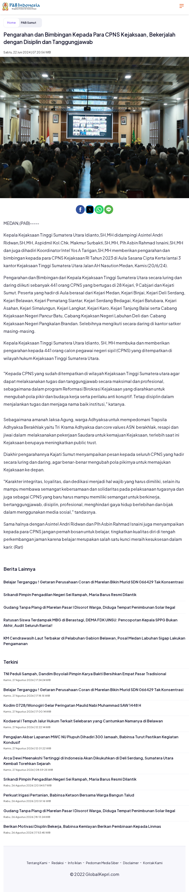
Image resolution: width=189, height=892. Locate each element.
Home (11, 22)
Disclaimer (131, 863)
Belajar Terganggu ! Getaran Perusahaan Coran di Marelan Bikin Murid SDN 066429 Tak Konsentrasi (93, 581)
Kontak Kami (152, 863)
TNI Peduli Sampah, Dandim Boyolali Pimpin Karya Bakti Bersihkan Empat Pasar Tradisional (84, 673)
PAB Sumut (28, 22)
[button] (80, 209)
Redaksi (58, 863)
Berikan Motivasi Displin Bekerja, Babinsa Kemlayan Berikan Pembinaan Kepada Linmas (82, 826)
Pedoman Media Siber (102, 863)
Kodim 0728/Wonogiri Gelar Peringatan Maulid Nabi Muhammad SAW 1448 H (72, 705)
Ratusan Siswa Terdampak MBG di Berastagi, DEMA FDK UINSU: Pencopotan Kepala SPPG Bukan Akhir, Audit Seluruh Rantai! (90, 622)
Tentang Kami (37, 863)
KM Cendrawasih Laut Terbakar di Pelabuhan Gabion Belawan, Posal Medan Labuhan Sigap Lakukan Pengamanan (94, 641)
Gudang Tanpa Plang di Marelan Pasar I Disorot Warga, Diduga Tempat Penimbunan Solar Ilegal (89, 607)
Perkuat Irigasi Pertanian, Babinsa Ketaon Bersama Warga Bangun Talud (68, 795)
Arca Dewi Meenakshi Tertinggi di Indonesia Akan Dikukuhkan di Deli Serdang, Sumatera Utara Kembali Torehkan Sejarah (88, 761)
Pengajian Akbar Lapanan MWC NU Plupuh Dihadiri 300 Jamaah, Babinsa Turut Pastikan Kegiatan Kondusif (90, 739)
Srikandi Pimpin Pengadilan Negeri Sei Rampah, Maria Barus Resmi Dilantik (69, 594)
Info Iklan (75, 863)
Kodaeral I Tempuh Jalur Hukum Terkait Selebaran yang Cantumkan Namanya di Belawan (83, 720)
